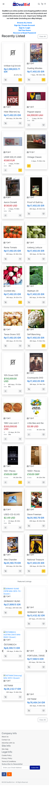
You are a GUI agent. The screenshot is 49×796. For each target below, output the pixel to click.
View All (42, 37)
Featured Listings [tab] (24, 581)
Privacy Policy (7, 758)
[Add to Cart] (5, 79)
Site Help (5, 749)
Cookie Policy (7, 755)
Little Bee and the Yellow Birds (35, 424)
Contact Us (6, 740)
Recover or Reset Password (24, 33)
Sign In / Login (24, 28)
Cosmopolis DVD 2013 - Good (35, 379)
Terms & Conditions (9, 761)
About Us (5, 737)
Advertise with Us (8, 743)
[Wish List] (20, 79)
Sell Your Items (24, 30)
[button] (3, 651)
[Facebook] (4, 774)
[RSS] (9, 774)
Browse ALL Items (24, 23)
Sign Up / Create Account (24, 25)
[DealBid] (21, 4)
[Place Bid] (29, 125)
